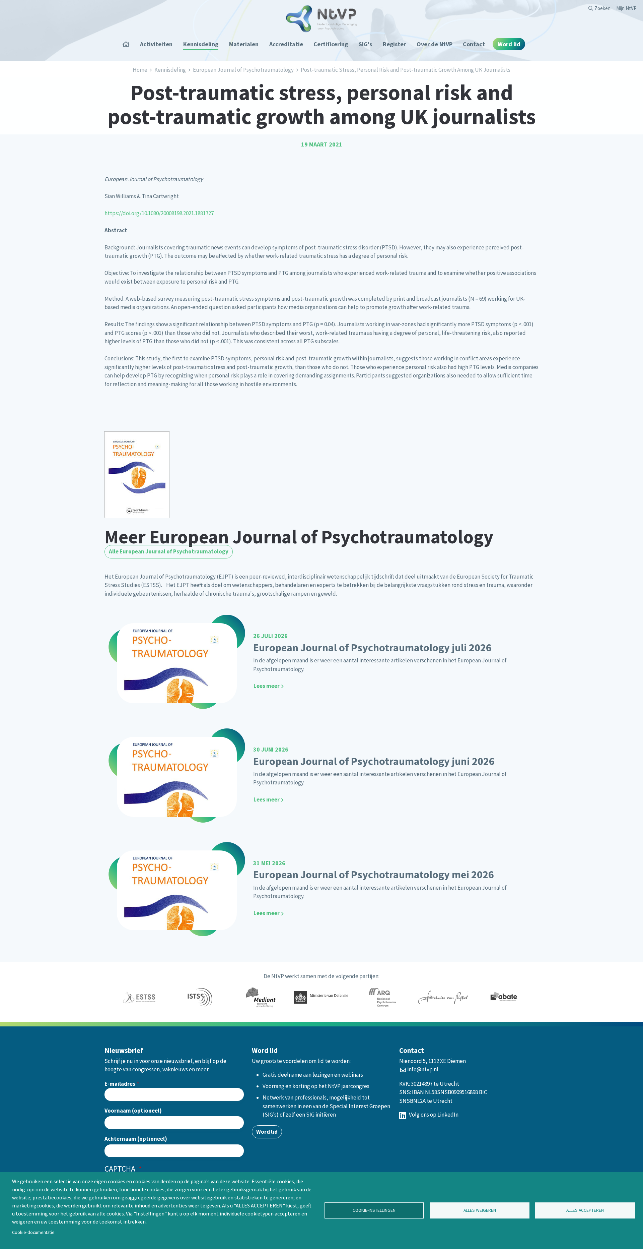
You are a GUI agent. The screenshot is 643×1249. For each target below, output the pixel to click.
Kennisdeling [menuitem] (200, 44)
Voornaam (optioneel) (133, 1110)
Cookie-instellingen (374, 1210)
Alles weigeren (479, 1210)
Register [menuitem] (394, 44)
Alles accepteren (585, 1210)
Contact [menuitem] (474, 44)
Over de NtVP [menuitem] (434, 44)
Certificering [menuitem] (330, 44)
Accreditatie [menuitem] (286, 44)
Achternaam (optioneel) (135, 1138)
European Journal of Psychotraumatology (243, 69)
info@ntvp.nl (422, 1069)
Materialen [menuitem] (244, 44)
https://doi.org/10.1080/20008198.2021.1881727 (159, 213)
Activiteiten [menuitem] (156, 44)
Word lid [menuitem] (509, 44)
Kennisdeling (170, 69)
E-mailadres (119, 1083)
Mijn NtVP (626, 8)
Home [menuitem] (128, 44)
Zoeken (602, 8)
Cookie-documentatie (33, 1232)
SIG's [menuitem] (365, 44)
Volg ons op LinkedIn (433, 1114)
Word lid (267, 1131)
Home (140, 69)
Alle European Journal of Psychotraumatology (168, 551)
